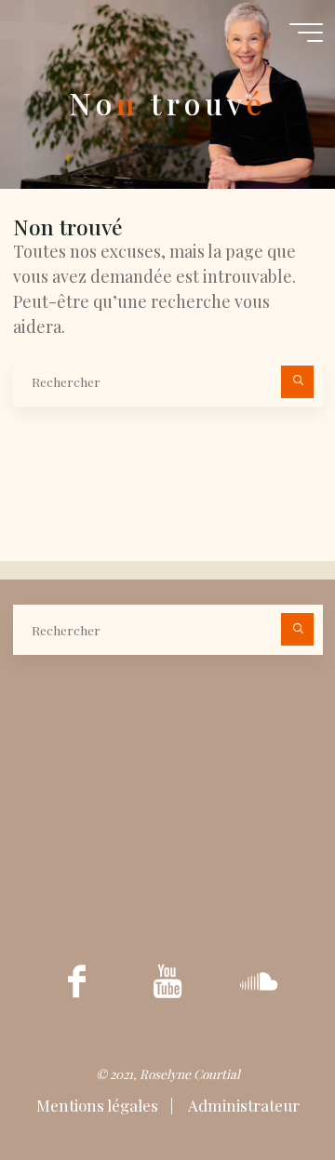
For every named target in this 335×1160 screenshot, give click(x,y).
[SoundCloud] (259, 981)
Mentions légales (99, 1105)
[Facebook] (76, 981)
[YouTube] (168, 981)
